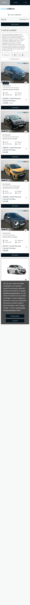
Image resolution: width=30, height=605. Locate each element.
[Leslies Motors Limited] (8, 8)
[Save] (25, 83)
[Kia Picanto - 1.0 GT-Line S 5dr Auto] (15, 220)
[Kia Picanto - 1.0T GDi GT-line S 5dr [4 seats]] (15, 171)
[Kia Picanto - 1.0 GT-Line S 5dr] (15, 269)
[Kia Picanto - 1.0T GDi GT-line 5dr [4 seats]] (15, 72)
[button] (15, 55)
